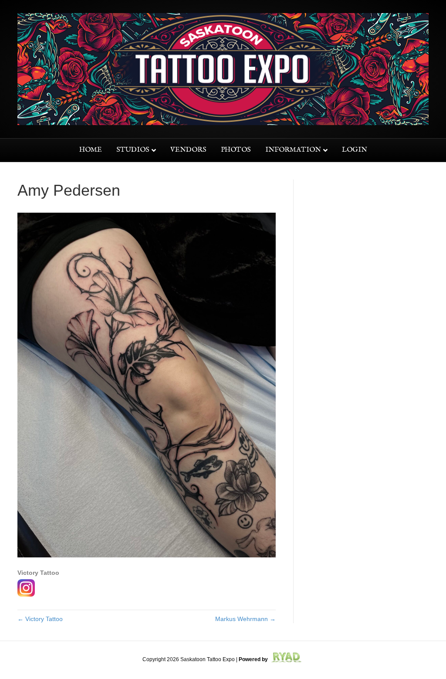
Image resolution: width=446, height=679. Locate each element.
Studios (132, 150)
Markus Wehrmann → (245, 618)
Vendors (188, 150)
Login (354, 150)
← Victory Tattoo (40, 618)
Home (90, 150)
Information (293, 150)
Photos (236, 150)
